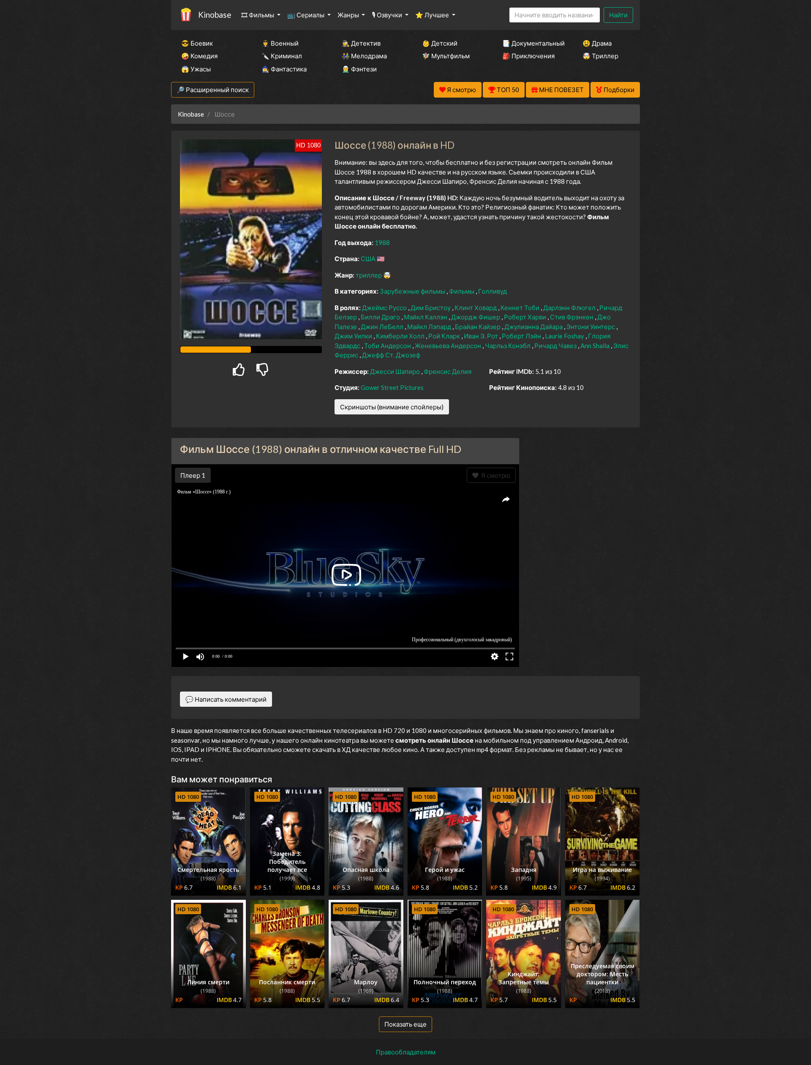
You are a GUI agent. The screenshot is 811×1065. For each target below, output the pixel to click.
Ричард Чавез (556, 345)
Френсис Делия (447, 371)
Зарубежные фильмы (413, 291)
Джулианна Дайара (534, 326)
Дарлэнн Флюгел (570, 307)
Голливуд (492, 291)
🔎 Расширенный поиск (213, 89)
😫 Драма (597, 43)
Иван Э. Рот (481, 336)
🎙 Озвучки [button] (387, 15)
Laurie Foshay (565, 336)
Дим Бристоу (431, 307)
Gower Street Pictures (392, 387)
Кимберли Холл (401, 336)
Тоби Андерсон (388, 345)
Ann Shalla (595, 345)
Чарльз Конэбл (508, 345)
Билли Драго (381, 317)
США (369, 258)
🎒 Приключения (528, 56)
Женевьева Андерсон (448, 345)
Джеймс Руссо (385, 307)
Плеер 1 (192, 475)
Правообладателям (405, 1052)
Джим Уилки (354, 336)
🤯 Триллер (600, 56)
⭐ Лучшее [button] (432, 15)
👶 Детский (439, 43)
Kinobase (214, 14)
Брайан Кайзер (478, 326)
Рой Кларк (444, 336)
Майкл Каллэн (426, 317)
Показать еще (405, 1024)
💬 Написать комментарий (226, 699)
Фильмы (462, 291)
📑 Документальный (531, 43)
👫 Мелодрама (364, 56)
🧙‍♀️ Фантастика (284, 69)
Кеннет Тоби (521, 307)
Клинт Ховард (476, 307)
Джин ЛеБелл (383, 326)
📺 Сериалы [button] (306, 15)
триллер (369, 275)
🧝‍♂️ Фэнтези (359, 69)
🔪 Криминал (281, 56)
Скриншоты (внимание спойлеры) (392, 407)
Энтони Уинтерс (591, 326)
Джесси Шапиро (395, 371)
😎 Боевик (197, 43)
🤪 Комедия (199, 56)
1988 (382, 242)
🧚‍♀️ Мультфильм (446, 56)
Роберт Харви (525, 317)
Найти (618, 15)
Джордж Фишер (476, 317)
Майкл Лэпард (429, 326)
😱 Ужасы (196, 69)
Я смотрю (494, 475)
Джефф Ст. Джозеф (391, 355)
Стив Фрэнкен (572, 317)
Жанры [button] (348, 15)
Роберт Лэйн (522, 336)
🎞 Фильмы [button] (258, 15)
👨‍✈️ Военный (280, 43)
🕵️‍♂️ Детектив (361, 43)
